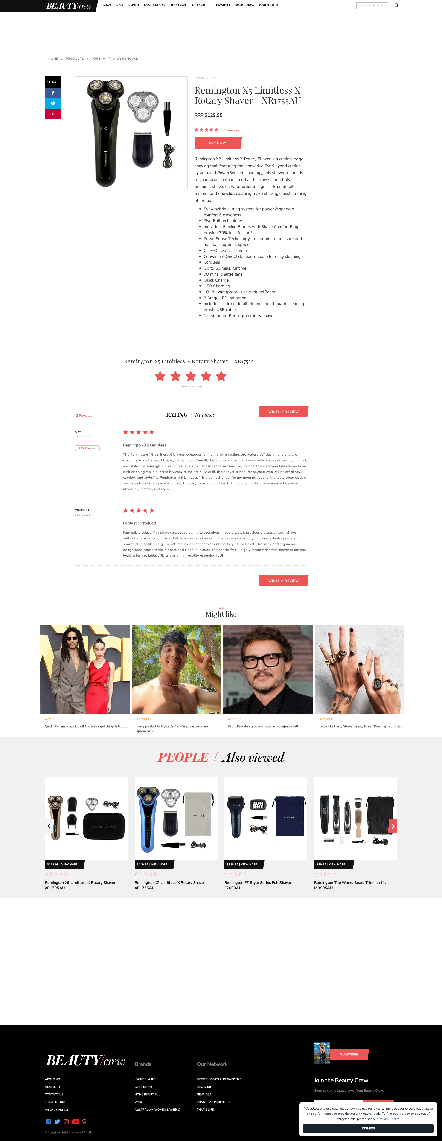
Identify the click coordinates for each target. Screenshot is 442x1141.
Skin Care (199, 5)
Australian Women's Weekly (158, 1109)
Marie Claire (145, 1079)
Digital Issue (268, 5)
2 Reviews (232, 130)
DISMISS (368, 1128)
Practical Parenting (214, 1102)
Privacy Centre (389, 1119)
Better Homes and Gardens (219, 1079)
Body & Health (155, 5)
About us (52, 1079)
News (107, 5)
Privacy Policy (56, 1110)
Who (138, 1102)
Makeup (133, 5)
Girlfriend (143, 1087)
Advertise (53, 1087)
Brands (143, 1064)
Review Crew (244, 5)
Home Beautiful (147, 1094)
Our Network (212, 1064)
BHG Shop (204, 1087)
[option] (86, 837)
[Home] (68, 6)
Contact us (54, 1094)
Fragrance (179, 5)
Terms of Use (55, 1102)
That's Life (205, 1109)
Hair (119, 5)
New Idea (204, 1094)
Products (223, 5)
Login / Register (372, 5)
